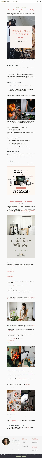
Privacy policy (24, 456)
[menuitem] (31, 1)
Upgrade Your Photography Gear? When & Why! (21, 10)
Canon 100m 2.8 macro (10, 271)
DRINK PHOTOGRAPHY (34, 442)
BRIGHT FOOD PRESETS (35, 449)
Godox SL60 (11, 330)
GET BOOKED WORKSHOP (25, 446)
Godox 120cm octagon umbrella (11, 343)
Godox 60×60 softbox (13, 338)
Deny (20, 456)
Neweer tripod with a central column (21, 378)
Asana (28, 427)
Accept (17, 456)
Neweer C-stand (28, 384)
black (16, 298)
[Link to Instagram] (37, 1)
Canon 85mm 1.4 (9, 274)
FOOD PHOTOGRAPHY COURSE (35, 441)
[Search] (31, 1)
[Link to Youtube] (40, 1)
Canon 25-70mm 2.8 (10, 276)
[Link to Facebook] (36, 1)
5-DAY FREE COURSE (24, 441)
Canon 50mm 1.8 (9, 273)
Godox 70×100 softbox (10, 340)
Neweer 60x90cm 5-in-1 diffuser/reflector (24, 294)
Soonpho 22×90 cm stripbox (11, 342)
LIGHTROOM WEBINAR (25, 445)
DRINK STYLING (24, 442)
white (14, 298)
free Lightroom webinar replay (13, 420)
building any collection (24, 211)
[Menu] (33, 1)
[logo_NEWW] (11, 1)
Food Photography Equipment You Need (21, 201)
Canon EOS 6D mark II (14, 265)
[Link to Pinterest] (39, 1)
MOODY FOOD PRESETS (35, 450)
